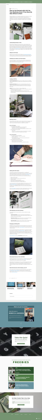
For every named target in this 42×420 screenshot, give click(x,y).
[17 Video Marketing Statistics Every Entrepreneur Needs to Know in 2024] (31, 284)
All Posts (8, 4)
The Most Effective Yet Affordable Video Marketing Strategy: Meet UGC (21, 288)
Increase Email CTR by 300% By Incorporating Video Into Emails (10, 288)
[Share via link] (14, 278)
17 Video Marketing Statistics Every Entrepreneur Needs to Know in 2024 (30, 288)
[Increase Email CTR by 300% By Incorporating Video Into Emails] (11, 284)
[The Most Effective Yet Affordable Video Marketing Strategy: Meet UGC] (21, 284)
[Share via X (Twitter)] (11, 278)
